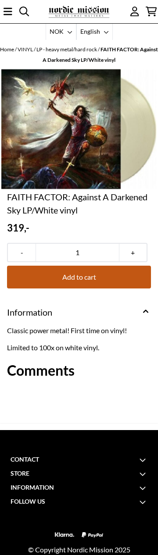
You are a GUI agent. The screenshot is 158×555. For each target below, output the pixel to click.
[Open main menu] (8, 11)
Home (7, 49)
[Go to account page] (135, 11)
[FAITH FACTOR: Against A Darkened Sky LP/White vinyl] (79, 129)
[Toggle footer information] (144, 459)
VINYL (26, 49)
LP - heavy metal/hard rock (67, 49)
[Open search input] (24, 11)
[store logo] (79, 11)
